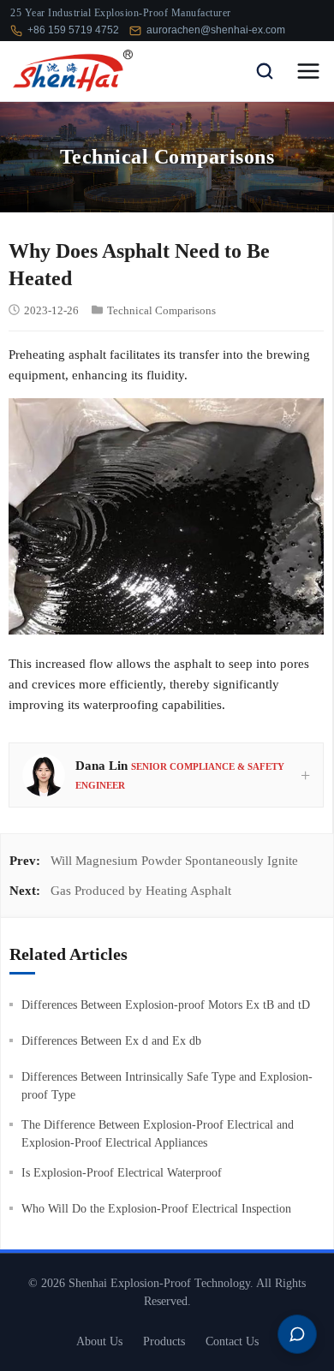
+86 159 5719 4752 (73, 30)
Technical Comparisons (161, 310)
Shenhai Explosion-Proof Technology (159, 1283)
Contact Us (232, 1341)
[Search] (264, 71)
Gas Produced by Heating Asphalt (141, 890)
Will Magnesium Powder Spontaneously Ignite (174, 860)
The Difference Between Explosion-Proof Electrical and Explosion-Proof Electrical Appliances (157, 1133)
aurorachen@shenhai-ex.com (215, 30)
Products (164, 1341)
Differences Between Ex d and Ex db (111, 1040)
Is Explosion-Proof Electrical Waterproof (121, 1172)
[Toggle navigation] (308, 71)
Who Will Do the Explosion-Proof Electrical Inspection (156, 1208)
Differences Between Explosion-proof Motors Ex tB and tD (165, 1004)
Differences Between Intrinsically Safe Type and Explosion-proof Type (167, 1085)
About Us (99, 1341)
